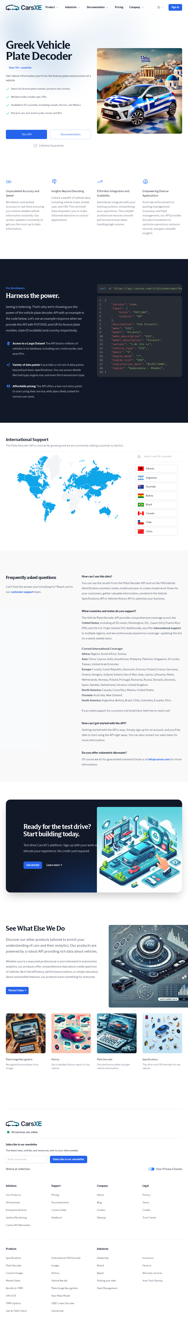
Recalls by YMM (14, 1288)
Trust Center (149, 1217)
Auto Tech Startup (152, 1280)
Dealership (103, 1258)
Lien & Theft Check (16, 1311)
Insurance (147, 1258)
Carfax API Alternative (18, 1225)
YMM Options (13, 1303)
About (100, 1195)
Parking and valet (106, 1280)
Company (134, 7)
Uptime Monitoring (16, 1217)
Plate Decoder (13, 1265)
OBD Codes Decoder (62, 1303)
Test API (26, 134)
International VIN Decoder (66, 1258)
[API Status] (94, 1132)
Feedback (56, 1217)
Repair (100, 1273)
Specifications (13, 1258)
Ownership (57, 1311)
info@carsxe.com (159, 759)
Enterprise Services (16, 1210)
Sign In (175, 7)
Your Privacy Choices (169, 1169)
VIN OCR (11, 1296)
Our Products (13, 1195)
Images (55, 1265)
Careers (101, 1210)
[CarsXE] (24, 7)
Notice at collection (18, 1169)
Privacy (146, 1195)
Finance (146, 1265)
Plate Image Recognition (64, 1288)
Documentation (71, 134)
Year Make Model (60, 1296)
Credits (146, 1210)
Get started (32, 865)
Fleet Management (107, 1288)
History (55, 1273)
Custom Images (14, 1273)
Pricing (119, 7)
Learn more (54, 865)
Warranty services (152, 1273)
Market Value (17, 990)
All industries (13, 1202)
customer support (22, 592)
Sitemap (101, 1217)
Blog (99, 1202)
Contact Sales (58, 1210)
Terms (145, 1202)
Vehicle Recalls (59, 1280)
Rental (100, 1265)
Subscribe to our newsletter (68, 1159)
